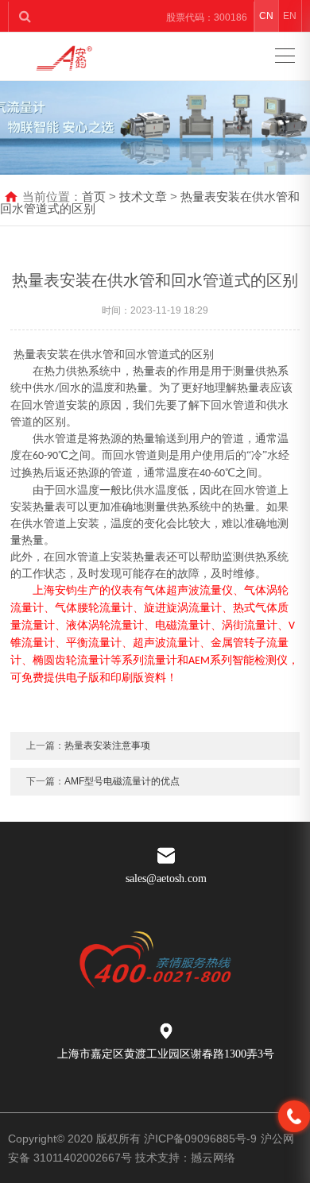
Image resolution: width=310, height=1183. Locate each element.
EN (289, 15)
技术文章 (143, 196)
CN (266, 15)
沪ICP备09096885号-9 (200, 1138)
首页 (94, 196)
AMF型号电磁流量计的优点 (122, 781)
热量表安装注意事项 (107, 745)
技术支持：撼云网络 (185, 1157)
